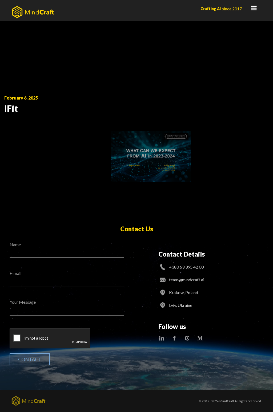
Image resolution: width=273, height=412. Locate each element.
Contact (29, 359)
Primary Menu (254, 8)
